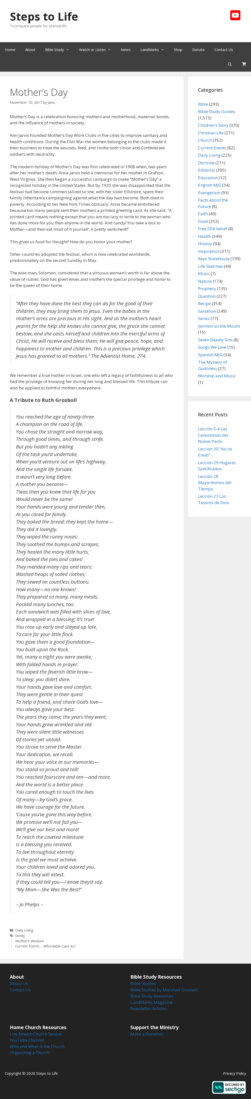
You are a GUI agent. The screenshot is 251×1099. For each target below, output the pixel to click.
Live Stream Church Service (36, 1034)
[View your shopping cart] (244, 64)
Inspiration (208, 251)
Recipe (204, 303)
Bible (203, 104)
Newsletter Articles (148, 1008)
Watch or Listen (92, 49)
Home (10, 49)
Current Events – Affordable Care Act (45, 946)
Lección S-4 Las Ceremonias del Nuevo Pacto (213, 435)
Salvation (207, 311)
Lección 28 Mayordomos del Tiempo (214, 482)
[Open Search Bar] (230, 64)
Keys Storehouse (214, 258)
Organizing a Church (30, 1052)
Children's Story (213, 125)
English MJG (209, 185)
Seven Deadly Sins (215, 340)
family (20, 935)
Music (204, 273)
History (205, 243)
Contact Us (223, 49)
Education (208, 177)
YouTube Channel (27, 1040)
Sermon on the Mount (219, 326)
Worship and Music (217, 376)
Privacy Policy (234, 1073)
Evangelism (209, 192)
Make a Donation (146, 1034)
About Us (19, 983)
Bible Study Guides (216, 111)
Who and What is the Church (37, 1046)
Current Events (212, 148)
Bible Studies (143, 983)
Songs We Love (212, 347)
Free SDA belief (212, 228)
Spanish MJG (210, 355)
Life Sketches (210, 266)
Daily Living (24, 930)
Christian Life (211, 133)
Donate (198, 49)
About (30, 49)
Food (203, 221)
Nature (205, 281)
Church (205, 140)
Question (207, 296)
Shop (178, 49)
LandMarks (149, 49)
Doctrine (206, 163)
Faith (203, 214)
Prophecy (207, 288)
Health (204, 236)
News (126, 49)
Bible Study (54, 49)
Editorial (206, 170)
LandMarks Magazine (151, 1002)
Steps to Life (44, 16)
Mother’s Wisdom (29, 941)
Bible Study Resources (151, 996)
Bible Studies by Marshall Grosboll (164, 990)
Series (204, 318)
